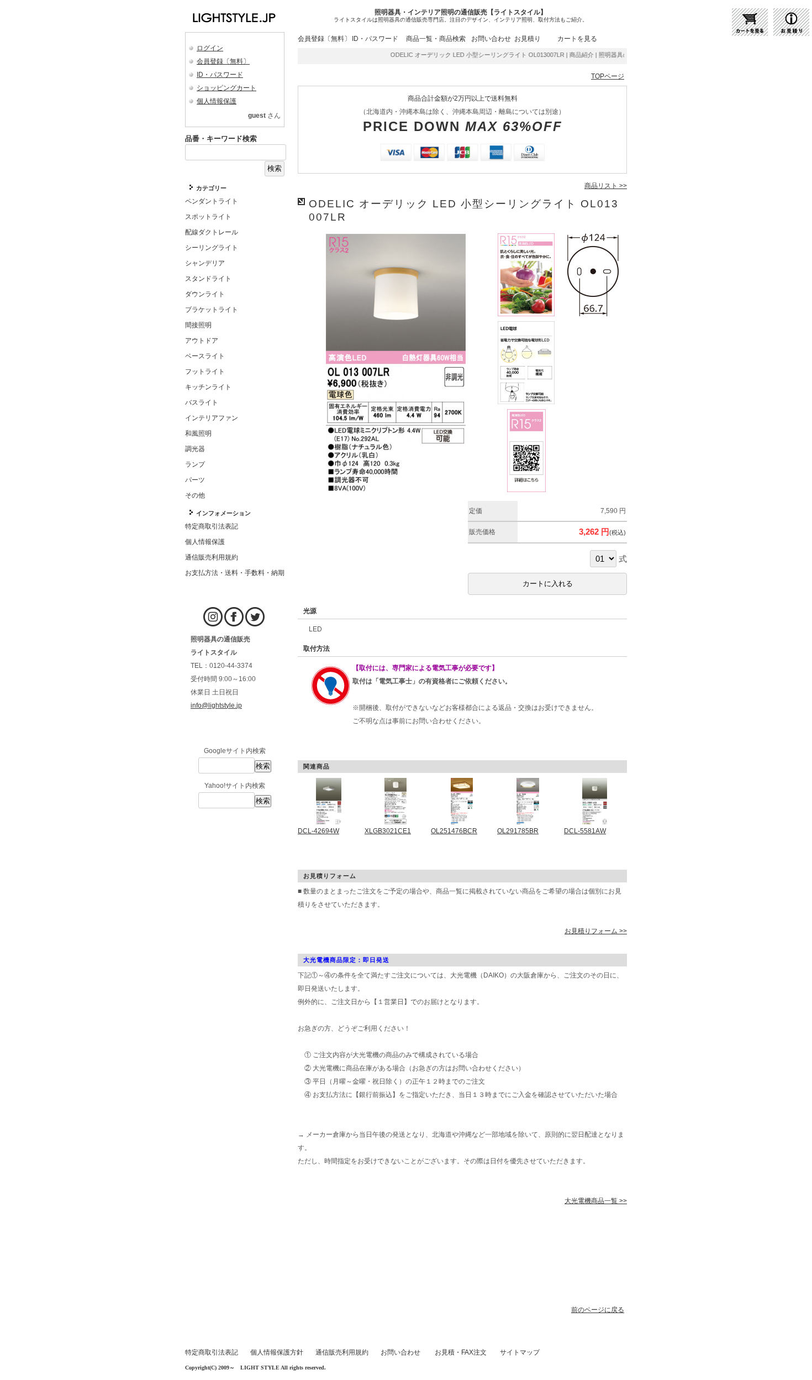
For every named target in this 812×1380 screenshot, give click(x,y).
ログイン (210, 48)
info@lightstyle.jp (216, 705)
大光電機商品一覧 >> (596, 1201)
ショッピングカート (226, 88)
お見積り (527, 39)
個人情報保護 (216, 101)
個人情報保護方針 (276, 1352)
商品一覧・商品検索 (436, 39)
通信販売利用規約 (341, 1352)
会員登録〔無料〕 (223, 61)
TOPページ (607, 76)
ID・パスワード (220, 75)
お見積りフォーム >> (596, 931)
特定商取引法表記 (211, 1352)
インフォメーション (223, 513)
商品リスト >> (605, 186)
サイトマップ (520, 1352)
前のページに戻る (597, 1310)
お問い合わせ (491, 39)
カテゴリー (211, 188)
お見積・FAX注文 (461, 1352)
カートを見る (577, 39)
